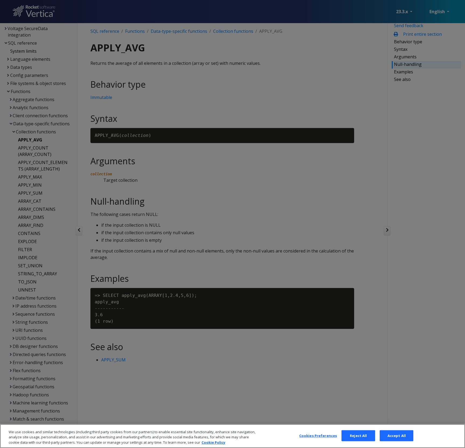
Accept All (397, 435)
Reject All (358, 435)
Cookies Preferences (318, 435)
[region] (232, 436)
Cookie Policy (213, 442)
